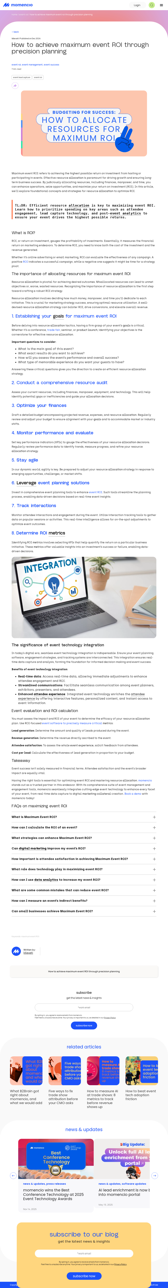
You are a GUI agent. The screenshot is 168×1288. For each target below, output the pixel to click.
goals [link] (58, 316)
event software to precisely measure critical (72, 723)
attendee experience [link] (49, 694)
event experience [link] (82, 745)
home (14, 14)
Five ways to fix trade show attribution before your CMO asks (63, 1097)
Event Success (51, 64)
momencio (145, 780)
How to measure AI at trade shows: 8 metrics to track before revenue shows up (102, 1099)
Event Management (32, 64)
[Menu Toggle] (161, 5)
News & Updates (34, 1184)
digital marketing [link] (32, 848)
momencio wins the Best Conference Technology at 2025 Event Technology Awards (53, 1194)
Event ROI (23, 14)
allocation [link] (76, 177)
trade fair (53, 330)
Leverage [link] (26, 483)
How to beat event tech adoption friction (141, 1095)
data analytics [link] (46, 880)
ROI (25, 261)
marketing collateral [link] (96, 793)
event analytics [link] (125, 213)
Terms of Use (152, 1284)
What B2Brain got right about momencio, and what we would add (26, 1097)
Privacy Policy (110, 1017)
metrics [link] (57, 533)
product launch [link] (87, 330)
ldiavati (28, 953)
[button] (152, 5)
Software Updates (134, 1184)
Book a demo (132, 793)
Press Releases (56, 1184)
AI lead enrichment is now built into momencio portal (128, 1192)
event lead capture (21, 77)
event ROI (38, 77)
